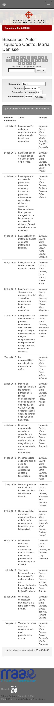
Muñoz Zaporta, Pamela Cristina (43, 613)
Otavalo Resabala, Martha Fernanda (43, 640)
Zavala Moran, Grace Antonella (43, 442)
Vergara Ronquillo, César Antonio (43, 587)
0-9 (13, 58)
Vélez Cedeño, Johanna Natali (43, 474)
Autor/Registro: (16, 96)
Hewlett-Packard (22, 699)
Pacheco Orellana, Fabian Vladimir (43, 193)
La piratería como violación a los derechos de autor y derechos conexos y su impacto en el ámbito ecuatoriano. (27, 299)
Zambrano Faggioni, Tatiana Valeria (44, 332)
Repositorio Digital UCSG (17, 27)
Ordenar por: (14, 83)
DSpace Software (9, 696)
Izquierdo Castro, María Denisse (43, 131)
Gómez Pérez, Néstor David (42, 400)
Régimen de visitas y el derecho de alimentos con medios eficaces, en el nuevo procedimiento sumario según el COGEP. (26, 552)
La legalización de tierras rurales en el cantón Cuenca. (27, 265)
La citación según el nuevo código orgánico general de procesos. (26, 157)
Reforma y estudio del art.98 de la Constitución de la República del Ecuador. (27, 490)
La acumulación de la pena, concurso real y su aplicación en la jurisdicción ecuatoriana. (27, 134)
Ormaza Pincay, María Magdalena (44, 305)
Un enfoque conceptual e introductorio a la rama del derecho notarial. (26, 602)
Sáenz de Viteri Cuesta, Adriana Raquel (43, 528)
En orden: (19, 87)
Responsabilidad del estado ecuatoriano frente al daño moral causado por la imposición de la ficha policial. (27, 519)
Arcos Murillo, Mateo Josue (42, 279)
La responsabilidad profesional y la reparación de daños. (25, 363)
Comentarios (38, 699)
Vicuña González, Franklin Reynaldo (43, 143)
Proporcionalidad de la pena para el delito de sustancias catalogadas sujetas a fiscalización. (27, 466)
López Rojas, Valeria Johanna (43, 374)
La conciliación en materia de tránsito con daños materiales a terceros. (27, 241)
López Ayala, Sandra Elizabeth (43, 252)
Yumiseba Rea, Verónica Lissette (43, 501)
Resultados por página (23, 92)
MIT (8, 699)
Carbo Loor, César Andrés (44, 167)
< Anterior (9, 108)
